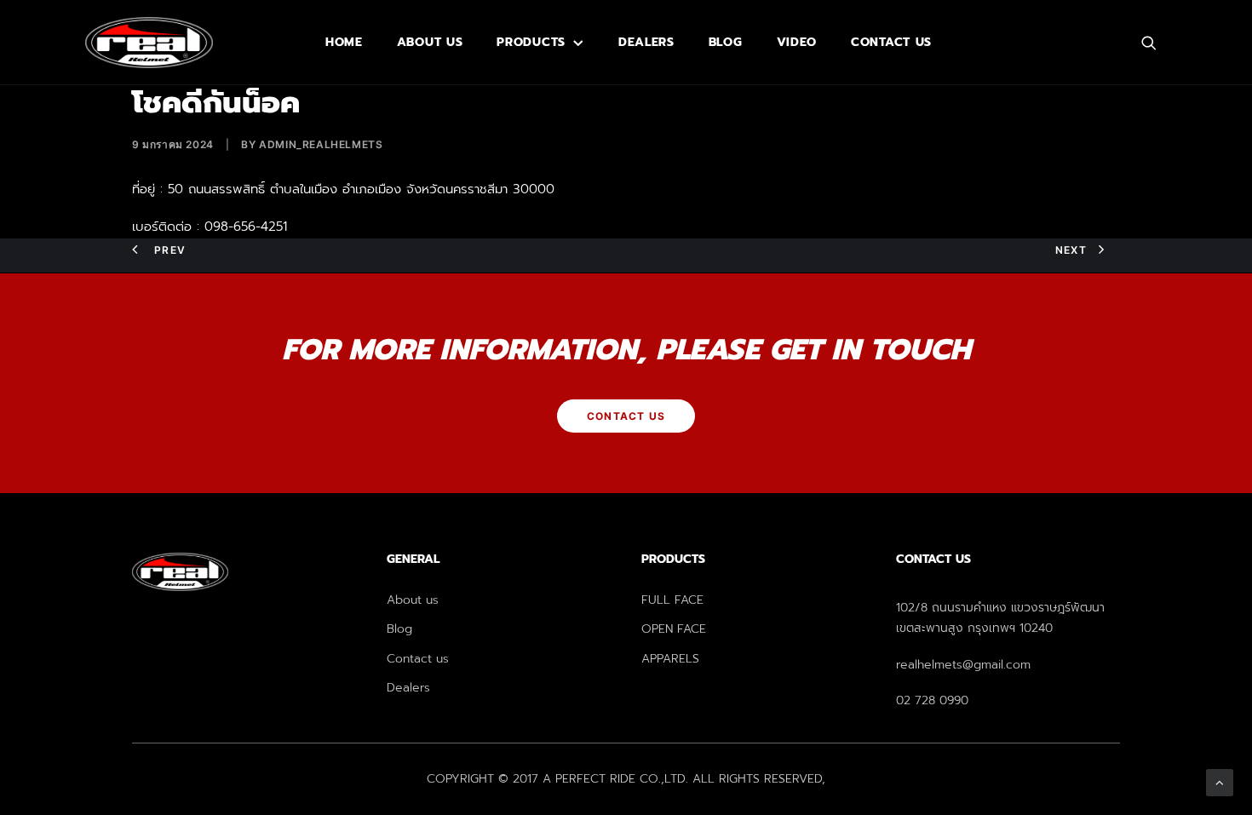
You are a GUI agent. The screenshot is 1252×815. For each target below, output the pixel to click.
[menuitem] (344, 42)
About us (430, 42)
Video (797, 42)
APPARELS (670, 659)
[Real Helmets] (149, 42)
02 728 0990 (932, 700)
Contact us (891, 42)
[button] (1156, 42)
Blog (726, 42)
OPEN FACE (673, 629)
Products (531, 42)
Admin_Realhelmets (320, 144)
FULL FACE (672, 600)
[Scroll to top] (1219, 781)
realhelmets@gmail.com (963, 665)
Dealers (646, 42)
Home (344, 42)
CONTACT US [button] (626, 416)
